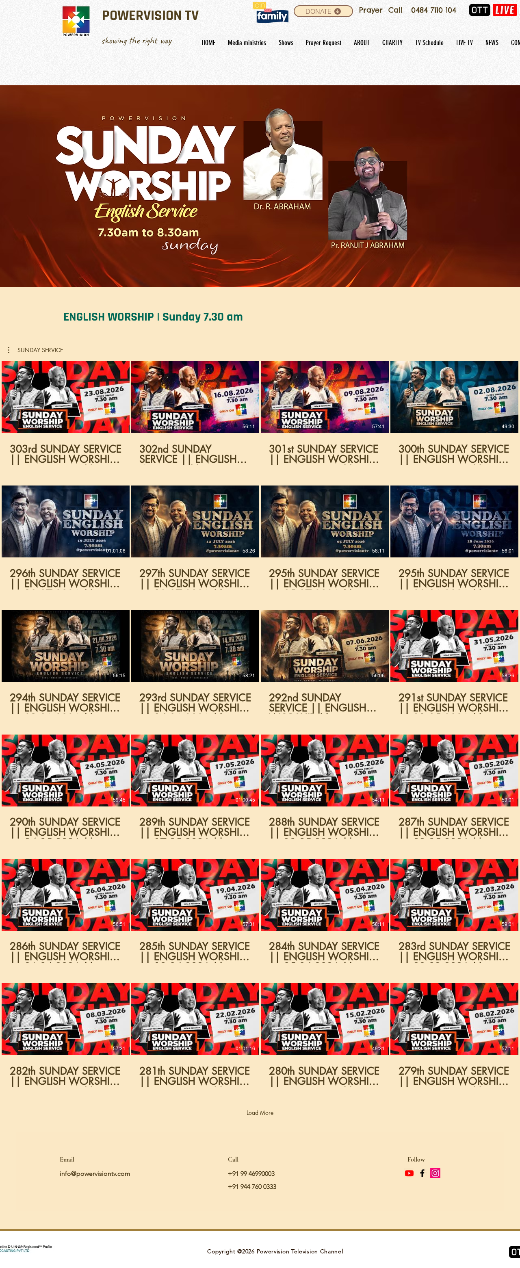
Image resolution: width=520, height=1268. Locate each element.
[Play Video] (66, 397)
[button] (260, 186)
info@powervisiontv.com (95, 1173)
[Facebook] (422, 1173)
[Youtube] (409, 1173)
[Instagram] (435, 1173)
